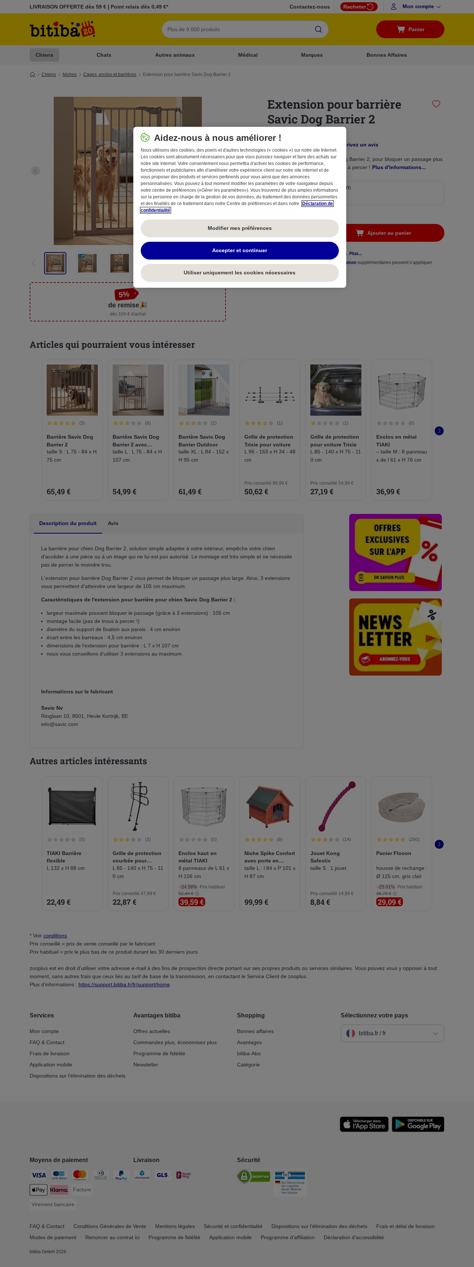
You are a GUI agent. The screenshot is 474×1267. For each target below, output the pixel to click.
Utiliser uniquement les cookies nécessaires (240, 272)
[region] (239, 207)
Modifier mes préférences (240, 228)
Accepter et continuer (239, 250)
